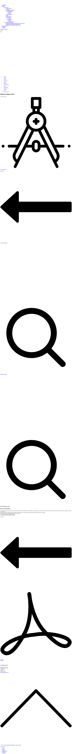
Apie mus (3, 5)
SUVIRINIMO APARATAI (8, 22)
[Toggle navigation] (12, 3)
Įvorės (7, 15)
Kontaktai (3, 27)
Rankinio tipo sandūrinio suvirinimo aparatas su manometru (15, 23)
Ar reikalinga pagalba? (3, 29)
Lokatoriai (7, 9)
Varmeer (9, 13)
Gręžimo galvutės (9, 8)
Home (3, 748)
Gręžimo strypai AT (11, 21)
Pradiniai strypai (8, 17)
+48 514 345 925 (3, 671)
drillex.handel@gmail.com (4, 672)
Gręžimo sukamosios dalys (10, 10)
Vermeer (9, 20)
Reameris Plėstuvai (9, 14)
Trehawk (9, 12)
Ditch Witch (10, 11)
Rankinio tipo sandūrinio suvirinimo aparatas (13, 24)
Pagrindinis (4, 4)
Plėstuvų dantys (8, 16)
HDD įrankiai (6, 7)
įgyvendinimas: (2, 746)
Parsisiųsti (3, 26)
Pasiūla (3, 6)
